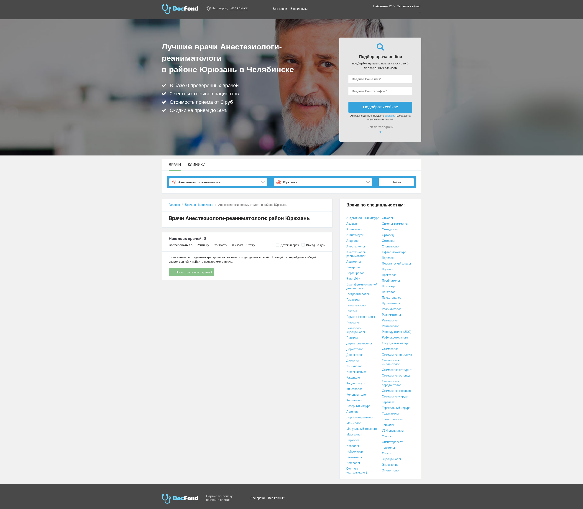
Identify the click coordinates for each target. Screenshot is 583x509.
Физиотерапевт (392, 442)
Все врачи (280, 8)
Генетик (351, 311)
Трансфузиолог (392, 419)
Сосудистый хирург (395, 343)
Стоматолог (390, 349)
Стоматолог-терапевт (396, 390)
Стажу (250, 245)
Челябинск (239, 8)
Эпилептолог (391, 470)
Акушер (351, 223)
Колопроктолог (356, 394)
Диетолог (352, 360)
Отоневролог (391, 246)
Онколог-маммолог (395, 223)
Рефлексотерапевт (395, 337)
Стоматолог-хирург (395, 396)
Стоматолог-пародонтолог (391, 383)
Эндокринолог (391, 459)
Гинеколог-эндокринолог (355, 330)
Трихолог (388, 425)
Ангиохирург (354, 235)
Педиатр (388, 258)
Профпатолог (391, 280)
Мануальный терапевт (361, 428)
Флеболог (388, 447)
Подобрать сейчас (380, 107)
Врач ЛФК (353, 278)
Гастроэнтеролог (357, 294)
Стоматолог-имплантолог (391, 362)
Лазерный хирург (358, 406)
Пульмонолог (391, 303)
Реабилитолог (391, 309)
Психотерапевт (392, 297)
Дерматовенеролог (359, 343)
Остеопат (388, 240)
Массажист (354, 434)
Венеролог (353, 267)
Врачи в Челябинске (199, 204)
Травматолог (390, 413)
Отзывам (237, 245)
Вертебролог (355, 273)
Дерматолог (354, 349)
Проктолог (389, 275)
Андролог (353, 240)
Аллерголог (354, 229)
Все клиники (298, 8)
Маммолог (353, 423)
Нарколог (352, 440)
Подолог (388, 269)
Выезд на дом (315, 245)
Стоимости (219, 245)
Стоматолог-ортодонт (397, 370)
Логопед (352, 411)
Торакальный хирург (396, 408)
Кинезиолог (354, 389)
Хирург (386, 453)
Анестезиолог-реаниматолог (356, 254)
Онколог (387, 218)
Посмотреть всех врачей (194, 272)
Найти (396, 182)
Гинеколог (353, 322)
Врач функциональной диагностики (361, 286)
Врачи (175, 165)
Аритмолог (353, 261)
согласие (390, 115)
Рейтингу (203, 245)
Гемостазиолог (356, 305)
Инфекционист (356, 372)
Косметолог (354, 400)
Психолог (388, 292)
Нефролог (353, 463)
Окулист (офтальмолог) (356, 470)
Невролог (352, 446)
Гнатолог (352, 337)
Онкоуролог (390, 229)
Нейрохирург (355, 451)
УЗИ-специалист (393, 430)
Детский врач (290, 245)
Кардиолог (353, 377)
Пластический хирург (396, 263)
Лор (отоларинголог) (360, 417)
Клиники (196, 165)
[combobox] (218, 182)
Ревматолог (390, 320)
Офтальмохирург (394, 252)
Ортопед (388, 235)
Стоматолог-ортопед (396, 375)
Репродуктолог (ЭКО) (396, 331)
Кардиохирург (356, 383)
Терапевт (388, 402)
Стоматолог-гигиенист (397, 354)
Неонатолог (354, 457)
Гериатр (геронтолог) (360, 316)
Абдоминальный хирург (362, 218)
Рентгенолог (390, 326)
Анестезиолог (355, 246)
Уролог (386, 436)
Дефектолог (354, 354)
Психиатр (388, 286)
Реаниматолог (391, 314)
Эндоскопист (391, 464)
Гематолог (353, 299)
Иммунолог (354, 366)
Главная (174, 204)
